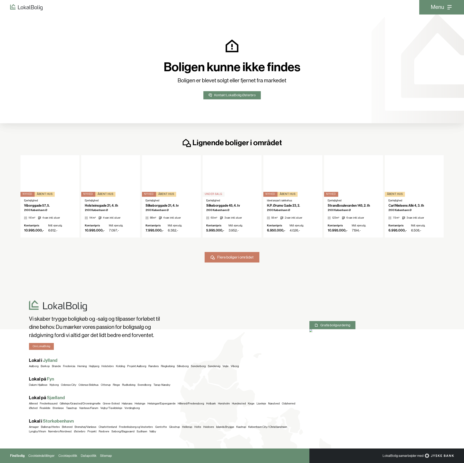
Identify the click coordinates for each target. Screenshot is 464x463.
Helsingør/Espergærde (162, 403)
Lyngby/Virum (37, 431)
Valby (152, 431)
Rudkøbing (128, 384)
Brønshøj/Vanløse (85, 426)
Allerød (33, 403)
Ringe (116, 384)
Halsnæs (127, 403)
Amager (34, 426)
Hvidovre (208, 426)
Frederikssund (48, 403)
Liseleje (261, 403)
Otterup (106, 384)
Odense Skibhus (88, 384)
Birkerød (67, 426)
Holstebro (108, 366)
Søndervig (214, 366)
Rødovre (104, 431)
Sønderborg (198, 366)
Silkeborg (183, 366)
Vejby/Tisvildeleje (111, 408)
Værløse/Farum (88, 408)
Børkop (45, 366)
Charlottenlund (108, 426)
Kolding (120, 366)
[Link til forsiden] (21, 7)
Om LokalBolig (41, 346)
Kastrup (241, 426)
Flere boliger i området (235, 257)
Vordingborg (132, 408)
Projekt (92, 431)
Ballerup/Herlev (50, 426)
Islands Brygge (225, 426)
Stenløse (58, 408)
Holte (197, 426)
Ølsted (33, 408)
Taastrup (71, 408)
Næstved (274, 403)
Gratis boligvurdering (335, 325)
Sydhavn (142, 431)
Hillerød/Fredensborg (191, 403)
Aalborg (34, 366)
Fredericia (69, 366)
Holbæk (211, 403)
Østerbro (79, 431)
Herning (82, 366)
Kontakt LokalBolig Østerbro (235, 95)
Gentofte (161, 426)
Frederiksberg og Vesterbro (136, 426)
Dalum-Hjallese (38, 384)
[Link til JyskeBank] (439, 456)
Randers (153, 366)
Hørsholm (224, 403)
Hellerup (187, 426)
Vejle (226, 366)
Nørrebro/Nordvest (60, 431)
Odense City (68, 384)
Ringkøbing (168, 366)
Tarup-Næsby (161, 384)
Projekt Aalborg (136, 366)
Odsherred (288, 403)
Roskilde (45, 408)
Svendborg (144, 384)
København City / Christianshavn (267, 426)
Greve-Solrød (111, 403)
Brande (56, 366)
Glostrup (174, 426)
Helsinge (140, 403)
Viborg (235, 366)
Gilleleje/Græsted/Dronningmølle (80, 403)
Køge (251, 403)
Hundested (239, 403)
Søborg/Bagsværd (122, 431)
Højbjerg (94, 366)
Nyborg (54, 384)
